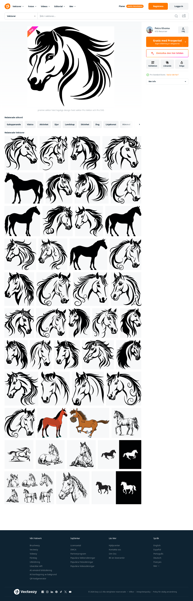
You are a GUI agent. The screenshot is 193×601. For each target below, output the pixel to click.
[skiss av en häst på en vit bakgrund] (126, 423)
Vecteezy (34, 549)
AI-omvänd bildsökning (41, 570)
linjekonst (111, 124)
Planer (122, 6)
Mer (71, 6)
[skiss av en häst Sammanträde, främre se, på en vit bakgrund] (81, 454)
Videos (44, 6)
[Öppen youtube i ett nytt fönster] (70, 592)
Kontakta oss (115, 549)
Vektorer (17, 6)
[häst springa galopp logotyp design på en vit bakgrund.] (19, 454)
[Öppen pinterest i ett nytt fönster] (56, 592)
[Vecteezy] (7, 6)
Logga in (178, 6)
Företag (33, 557)
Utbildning (35, 562)
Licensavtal (75, 545)
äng (97, 124)
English (157, 545)
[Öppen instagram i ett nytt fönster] (47, 592)
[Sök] (176, 16)
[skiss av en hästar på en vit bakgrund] (29, 487)
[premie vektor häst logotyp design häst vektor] (21, 153)
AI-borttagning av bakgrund (43, 574)
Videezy (33, 553)
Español (157, 549)
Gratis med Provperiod (167, 42)
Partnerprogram (78, 553)
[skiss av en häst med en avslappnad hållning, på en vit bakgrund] (50, 454)
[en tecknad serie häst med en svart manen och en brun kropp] (52, 423)
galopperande (14, 124)
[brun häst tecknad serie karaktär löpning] (89, 423)
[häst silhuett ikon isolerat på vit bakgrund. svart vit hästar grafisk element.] (116, 487)
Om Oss (112, 553)
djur (57, 124)
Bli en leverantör (117, 557)
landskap (70, 124)
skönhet (85, 124)
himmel (126, 124)
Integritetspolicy (144, 591)
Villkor (131, 591)
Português (158, 553)
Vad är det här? (173, 75)
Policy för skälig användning (165, 591)
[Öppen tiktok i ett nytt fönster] (61, 592)
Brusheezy (35, 545)
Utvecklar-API (36, 566)
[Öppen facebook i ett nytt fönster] (43, 592)
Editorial (58, 6)
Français (157, 562)
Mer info (152, 81)
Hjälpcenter (114, 545)
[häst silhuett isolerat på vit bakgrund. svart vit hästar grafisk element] (119, 454)
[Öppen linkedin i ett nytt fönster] (52, 592)
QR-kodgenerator (38, 578)
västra (30, 124)
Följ (183, 31)
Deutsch (157, 557)
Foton (31, 6)
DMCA (73, 549)
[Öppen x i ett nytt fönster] (65, 592)
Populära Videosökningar (82, 566)
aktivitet (44, 124)
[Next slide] (137, 124)
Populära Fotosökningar (81, 562)
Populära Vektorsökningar (82, 557)
